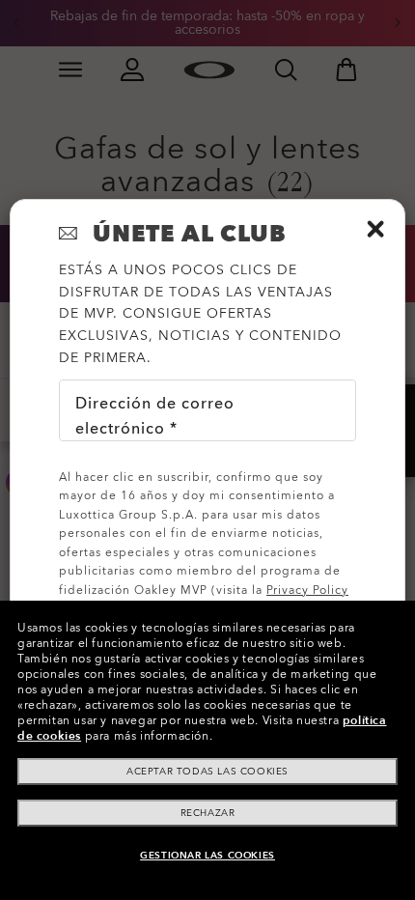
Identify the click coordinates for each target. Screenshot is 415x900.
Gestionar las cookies (207, 855)
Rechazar (207, 813)
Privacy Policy (307, 590)
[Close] (375, 229)
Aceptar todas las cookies (207, 771)
